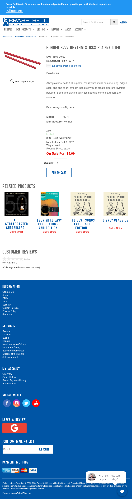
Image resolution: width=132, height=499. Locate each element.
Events (5, 337)
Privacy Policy (9, 311)
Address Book (9, 383)
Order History (9, 377)
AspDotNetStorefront (22, 493)
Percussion (7, 36)
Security (6, 304)
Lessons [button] (42, 29)
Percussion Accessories (25, 36)
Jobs (4, 301)
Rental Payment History (14, 380)
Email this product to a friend (66, 65)
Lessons (6, 334)
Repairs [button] (56, 29)
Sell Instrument (10, 357)
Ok (8, 10)
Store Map (7, 314)
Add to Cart (59, 172)
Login (124, 22)
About (68, 29)
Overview (7, 373)
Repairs (6, 340)
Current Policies (10, 307)
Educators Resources (13, 350)
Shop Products (24, 29)
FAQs (5, 298)
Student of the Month (13, 353)
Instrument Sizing (11, 347)
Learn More (16, 10)
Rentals (8, 29)
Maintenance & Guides (14, 344)
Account (79, 29)
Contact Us (8, 291)
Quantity (48, 162)
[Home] (26, 22)
